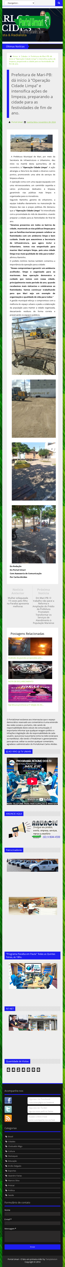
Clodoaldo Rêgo (15, 1146)
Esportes (12, 1170)
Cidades (24, 56)
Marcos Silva (13, 1180)
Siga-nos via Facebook (39, 1099)
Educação (12, 1161)
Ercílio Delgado (14, 1166)
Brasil (10, 1136)
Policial (11, 1185)
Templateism (51, 1259)
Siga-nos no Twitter (37, 1108)
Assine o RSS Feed (37, 1116)
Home (15, 56)
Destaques (13, 1156)
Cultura (11, 1151)
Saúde (11, 1195)
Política (11, 1190)
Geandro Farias (15, 1175)
